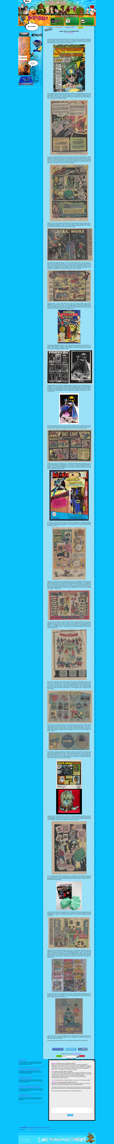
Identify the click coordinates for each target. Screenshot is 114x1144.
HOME (20, 38)
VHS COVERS (22, 44)
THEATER (21, 42)
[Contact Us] (77, 1141)
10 (48, 1129)
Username (23, 55)
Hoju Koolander (69, 32)
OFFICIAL (47, 1127)
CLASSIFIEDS (22, 43)
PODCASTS (21, 49)
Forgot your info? (23, 60)
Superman (54, 1063)
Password (23, 57)
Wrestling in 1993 (22, 1060)
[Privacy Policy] (58, 1141)
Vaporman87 (55, 1082)
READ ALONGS (22, 47)
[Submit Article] (24, 35)
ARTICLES (21, 40)
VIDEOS (20, 41)
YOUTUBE (21, 39)
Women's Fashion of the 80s (59, 21)
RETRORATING (33, 1127)
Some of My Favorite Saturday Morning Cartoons (29, 1069)
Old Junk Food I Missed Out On (25, 1077)
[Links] (43, 1140)
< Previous (28, 1129)
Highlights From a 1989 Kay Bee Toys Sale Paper (29, 1086)
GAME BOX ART (22, 46)
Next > (51, 1129)
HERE (22, 54)
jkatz (53, 1071)
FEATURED (40, 1127)
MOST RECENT (24, 1127)
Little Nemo (73, 19)
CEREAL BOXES (22, 45)
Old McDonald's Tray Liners (24, 1095)
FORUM (20, 50)
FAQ (20, 51)
